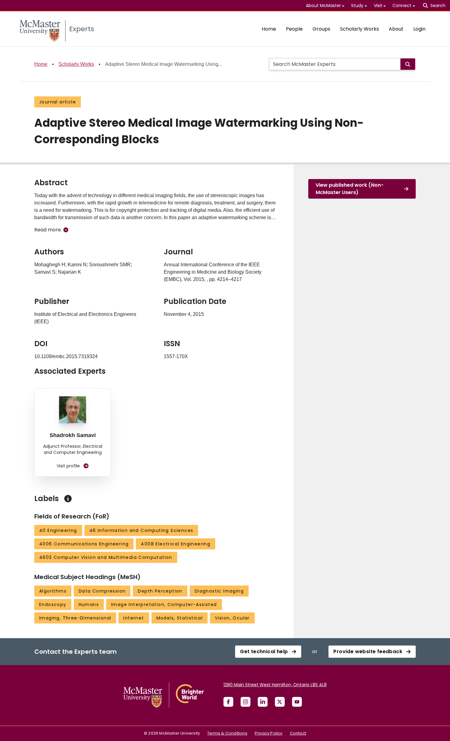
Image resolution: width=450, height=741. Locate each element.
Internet (133, 618)
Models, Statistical (179, 618)
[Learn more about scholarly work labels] (68, 498)
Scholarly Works (359, 28)
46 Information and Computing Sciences (141, 530)
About (396, 28)
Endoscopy (52, 604)
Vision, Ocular (232, 618)
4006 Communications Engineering (84, 544)
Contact (298, 733)
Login (419, 28)
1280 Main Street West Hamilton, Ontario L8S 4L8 (275, 684)
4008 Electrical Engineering (175, 544)
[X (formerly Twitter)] (280, 702)
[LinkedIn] (263, 702)
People (294, 28)
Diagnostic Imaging (219, 591)
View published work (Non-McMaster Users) (350, 189)
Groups (321, 28)
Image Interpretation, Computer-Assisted (164, 604)
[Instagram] (245, 702)
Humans (89, 604)
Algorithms (52, 591)
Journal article (57, 102)
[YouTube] (297, 702)
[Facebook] (228, 702)
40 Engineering (58, 530)
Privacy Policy (269, 733)
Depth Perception (160, 591)
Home (269, 28)
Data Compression (102, 591)
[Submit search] (407, 64)
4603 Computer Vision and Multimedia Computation (105, 557)
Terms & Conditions (227, 733)
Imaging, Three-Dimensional (75, 618)
